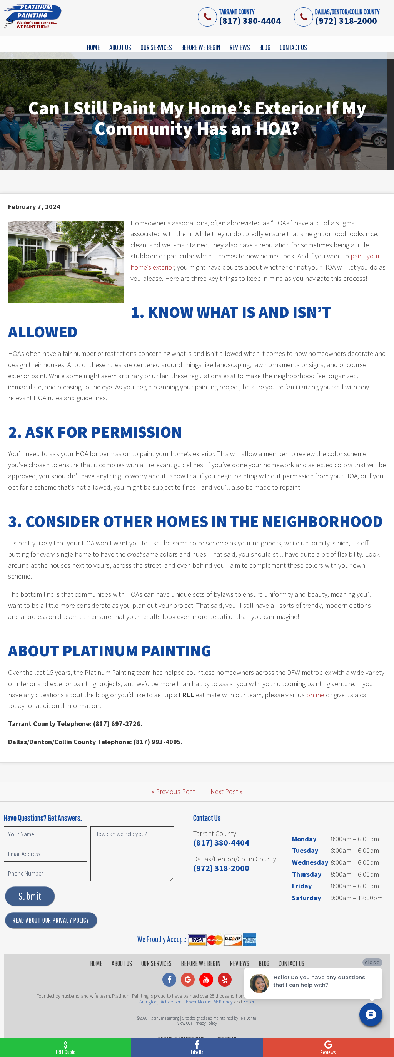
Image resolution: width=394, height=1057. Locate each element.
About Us (120, 47)
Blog (264, 47)
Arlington (148, 1001)
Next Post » (226, 791)
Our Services (156, 47)
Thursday (306, 874)
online (315, 694)
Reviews (240, 47)
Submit (29, 896)
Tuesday (305, 850)
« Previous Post (173, 791)
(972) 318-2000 (346, 21)
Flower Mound (198, 1001)
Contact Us (293, 47)
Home (93, 47)
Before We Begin (200, 47)
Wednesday (310, 862)
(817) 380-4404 (250, 21)
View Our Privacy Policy (197, 1023)
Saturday (306, 897)
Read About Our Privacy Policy (51, 920)
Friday (302, 885)
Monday (304, 838)
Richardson (170, 1001)
